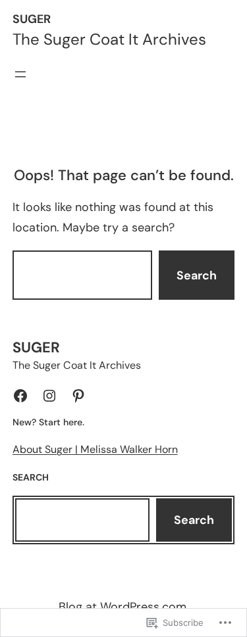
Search (197, 275)
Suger (32, 19)
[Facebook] (20, 396)
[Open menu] (20, 74)
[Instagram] (49, 396)
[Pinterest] (78, 396)
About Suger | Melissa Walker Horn (95, 449)
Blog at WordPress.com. (124, 607)
